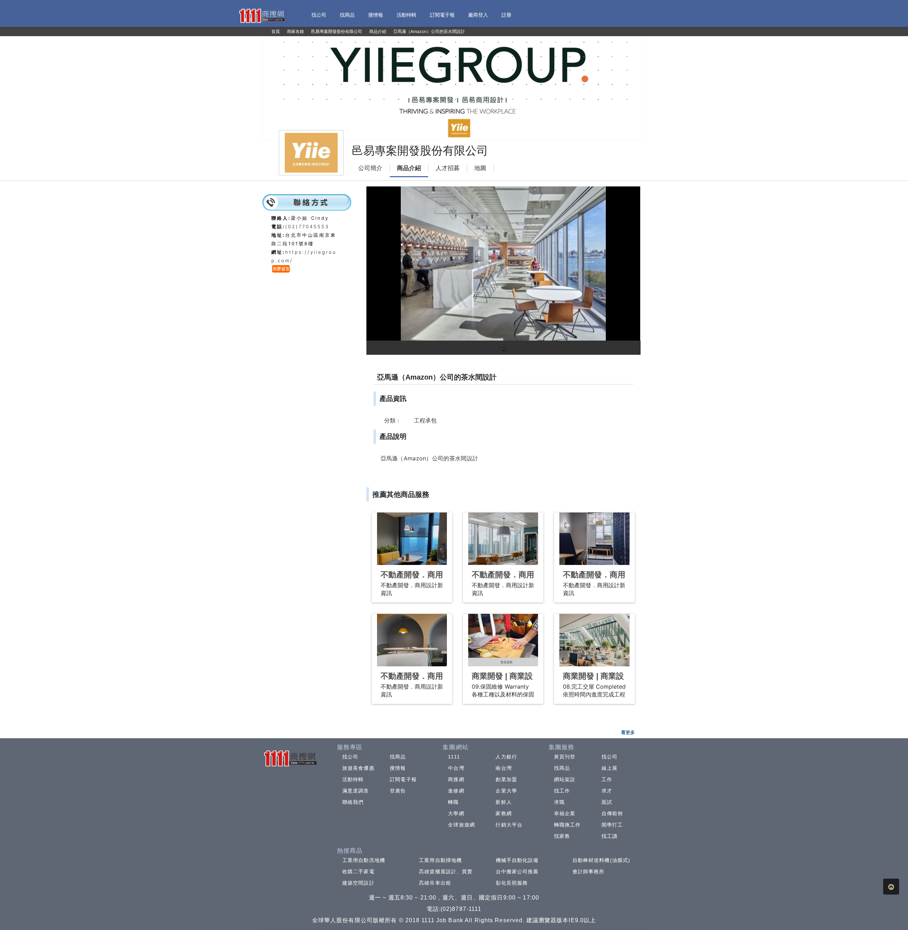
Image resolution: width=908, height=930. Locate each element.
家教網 (503, 813)
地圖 (480, 168)
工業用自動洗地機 (363, 860)
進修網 (456, 791)
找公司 (350, 757)
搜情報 (398, 768)
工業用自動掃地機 (440, 860)
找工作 (562, 791)
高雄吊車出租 (435, 883)
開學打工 (612, 825)
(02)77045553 (307, 226)
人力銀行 (506, 757)
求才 (607, 791)
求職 (559, 802)
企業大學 (506, 791)
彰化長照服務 (512, 883)
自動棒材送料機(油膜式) (601, 860)
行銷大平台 (508, 825)
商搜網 (456, 779)
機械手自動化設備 (517, 860)
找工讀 (610, 836)
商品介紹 (409, 168)
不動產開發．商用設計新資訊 (412, 579)
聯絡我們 (353, 802)
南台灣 (503, 768)
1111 (454, 757)
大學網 (456, 813)
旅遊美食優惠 (358, 768)
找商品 (398, 757)
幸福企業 (564, 813)
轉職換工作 (567, 825)
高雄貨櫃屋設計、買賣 (445, 871)
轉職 (453, 802)
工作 (607, 779)
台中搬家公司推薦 (517, 871)
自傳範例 (612, 813)
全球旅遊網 (461, 825)
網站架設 (564, 779)
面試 (607, 802)
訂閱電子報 (403, 779)
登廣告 (398, 791)
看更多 (628, 732)
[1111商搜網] (262, 15)
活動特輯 (353, 779)
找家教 (562, 836)
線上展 (610, 768)
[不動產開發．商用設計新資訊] (412, 538)
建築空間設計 (358, 883)
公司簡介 (370, 168)
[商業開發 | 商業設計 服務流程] (503, 640)
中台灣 (456, 768)
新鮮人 (503, 802)
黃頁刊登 (564, 757)
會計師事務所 (588, 871)
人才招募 (448, 168)
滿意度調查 (355, 791)
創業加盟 (506, 779)
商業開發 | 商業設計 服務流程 (502, 681)
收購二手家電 (358, 871)
